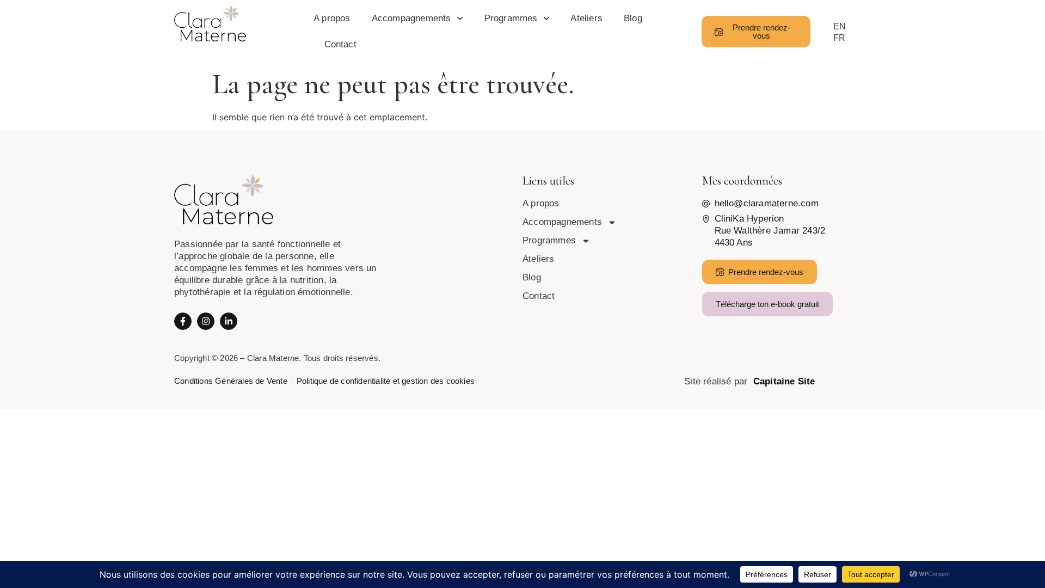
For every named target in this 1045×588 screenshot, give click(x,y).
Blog (633, 18)
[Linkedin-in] (228, 321)
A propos (332, 18)
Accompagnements (411, 18)
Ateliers (586, 18)
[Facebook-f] (183, 321)
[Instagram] (205, 321)
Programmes (511, 18)
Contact (340, 44)
